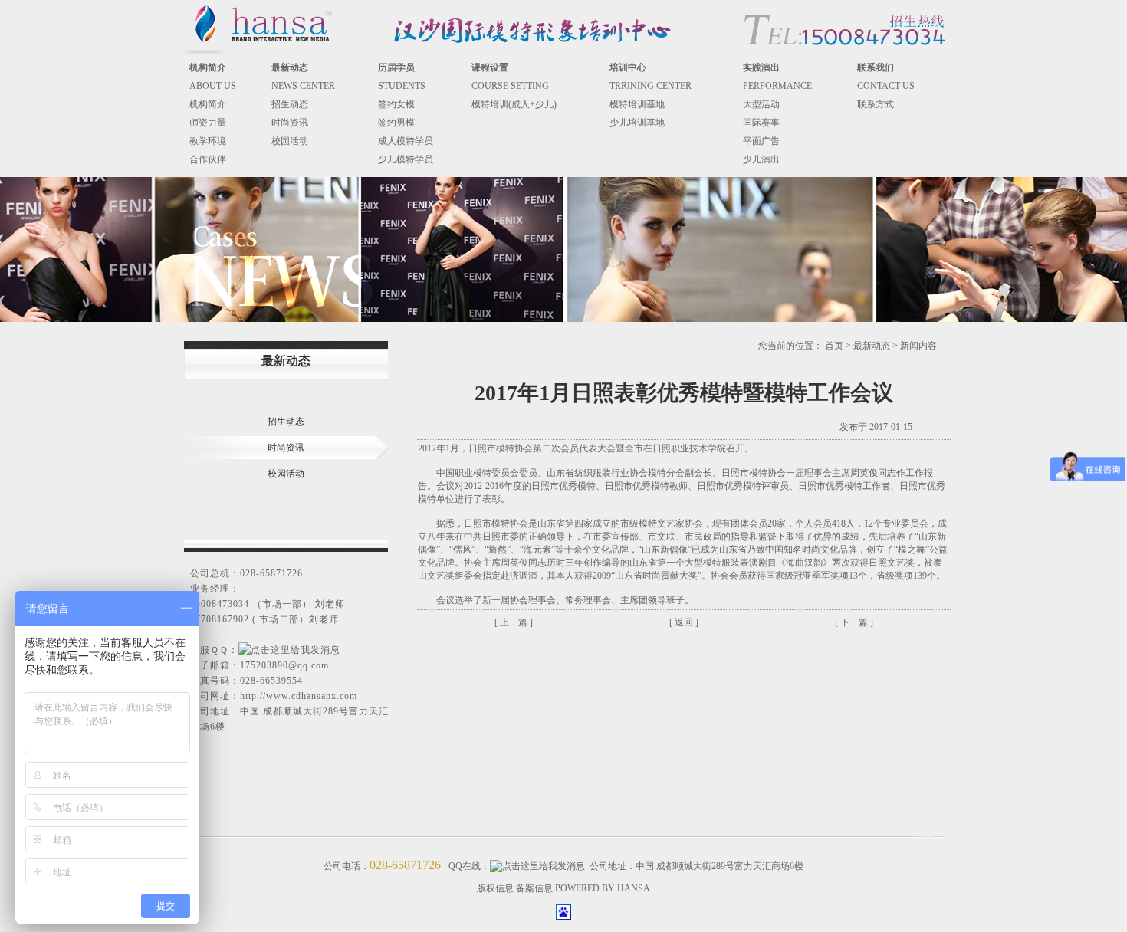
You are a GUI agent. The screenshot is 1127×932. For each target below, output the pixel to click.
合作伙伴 (207, 159)
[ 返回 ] (683, 622)
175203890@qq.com (284, 665)
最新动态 (871, 345)
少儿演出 (761, 159)
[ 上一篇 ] (514, 622)
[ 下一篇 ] (854, 622)
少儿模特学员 (405, 159)
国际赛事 (761, 122)
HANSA (633, 888)
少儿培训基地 (637, 122)
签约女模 (396, 104)
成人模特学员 (405, 141)
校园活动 (289, 141)
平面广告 (761, 141)
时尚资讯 (289, 122)
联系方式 (875, 104)
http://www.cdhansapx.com (298, 696)
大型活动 (761, 104)
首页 (834, 345)
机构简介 (207, 104)
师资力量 (207, 122)
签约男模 (396, 122)
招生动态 (289, 104)
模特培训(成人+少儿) (514, 104)
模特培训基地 (637, 104)
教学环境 (207, 141)
